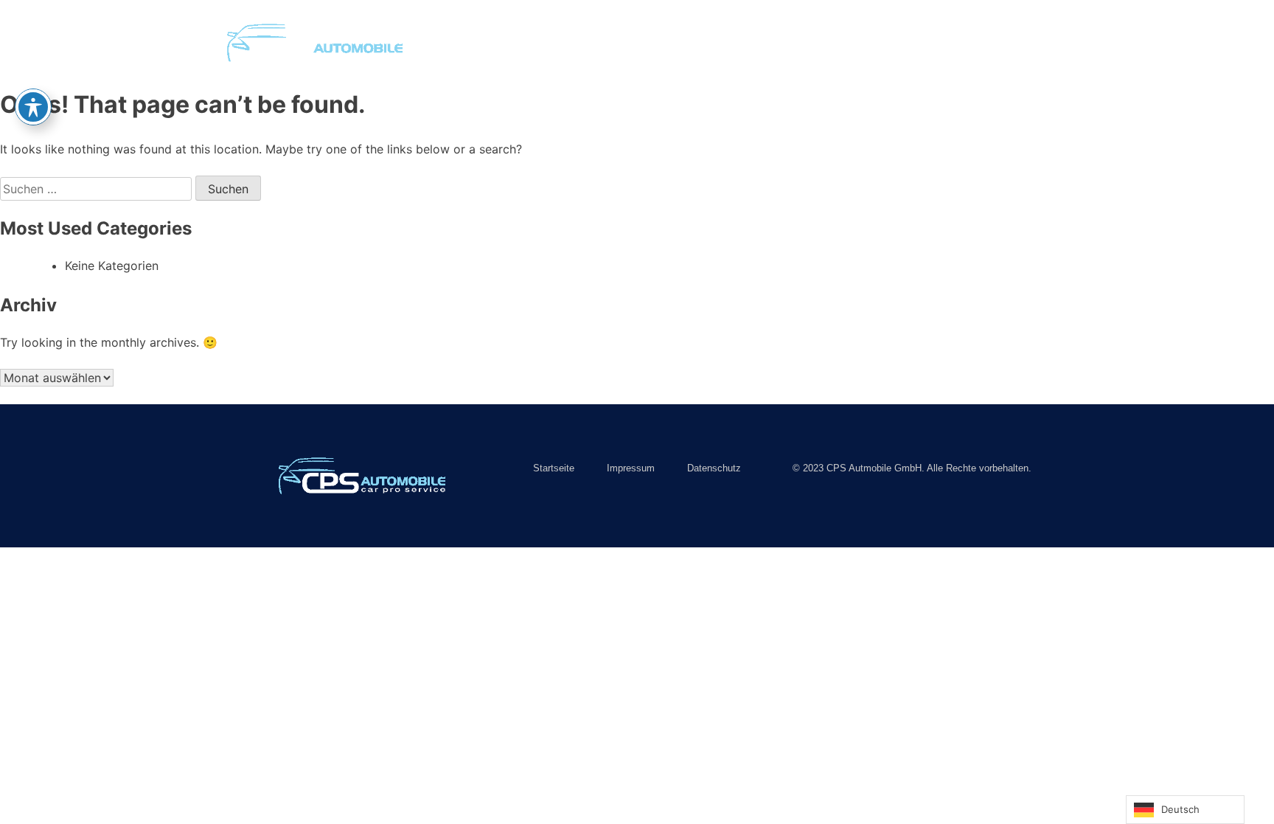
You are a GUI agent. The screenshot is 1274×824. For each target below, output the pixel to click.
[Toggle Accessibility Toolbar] (33, 107)
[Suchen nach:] (97, 188)
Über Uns (670, 42)
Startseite (499, 42)
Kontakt (749, 42)
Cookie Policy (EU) (853, 42)
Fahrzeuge (585, 42)
